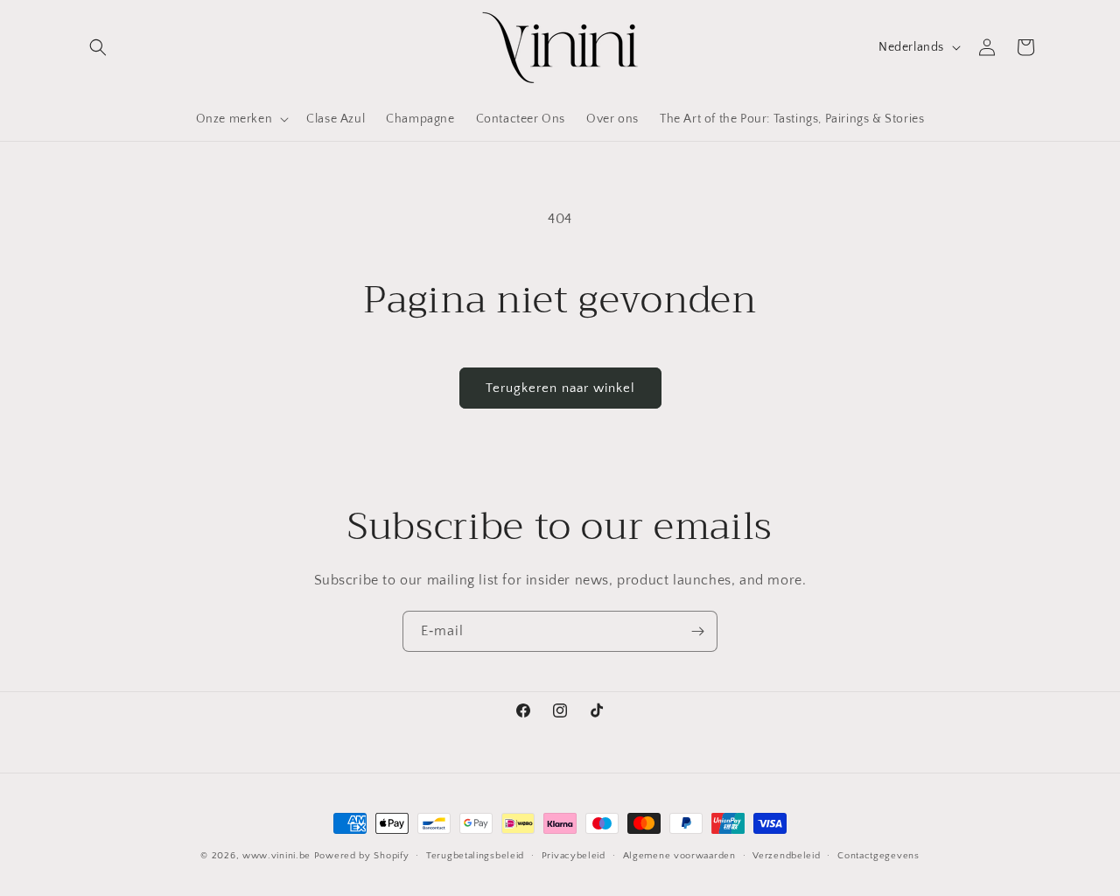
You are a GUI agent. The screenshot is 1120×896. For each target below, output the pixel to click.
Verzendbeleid (786, 855)
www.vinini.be (276, 855)
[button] (98, 47)
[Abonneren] (697, 631)
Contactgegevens (878, 855)
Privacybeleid (574, 855)
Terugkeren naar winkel (560, 388)
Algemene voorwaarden (679, 855)
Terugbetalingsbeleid (475, 855)
